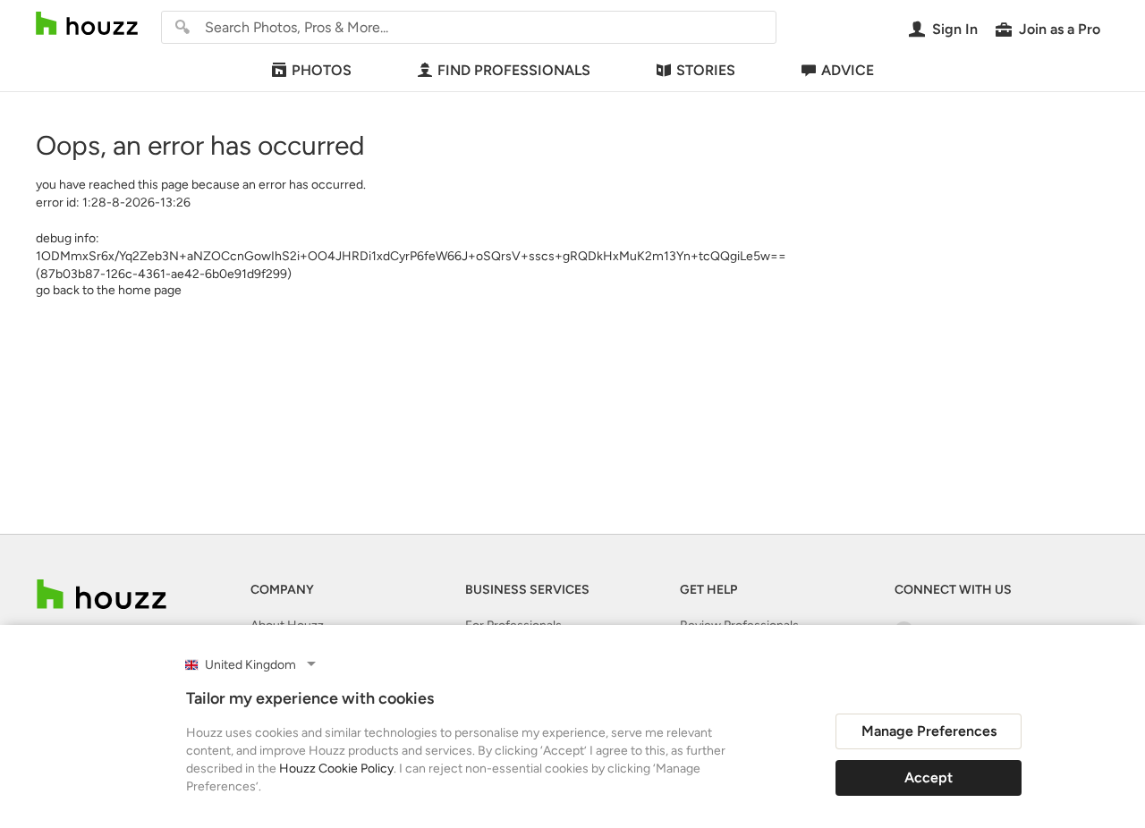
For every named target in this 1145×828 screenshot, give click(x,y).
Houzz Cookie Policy (336, 768)
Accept (928, 777)
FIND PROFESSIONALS (513, 70)
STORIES (705, 70)
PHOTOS (322, 70)
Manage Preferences (929, 730)
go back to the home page (109, 290)
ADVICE (847, 70)
